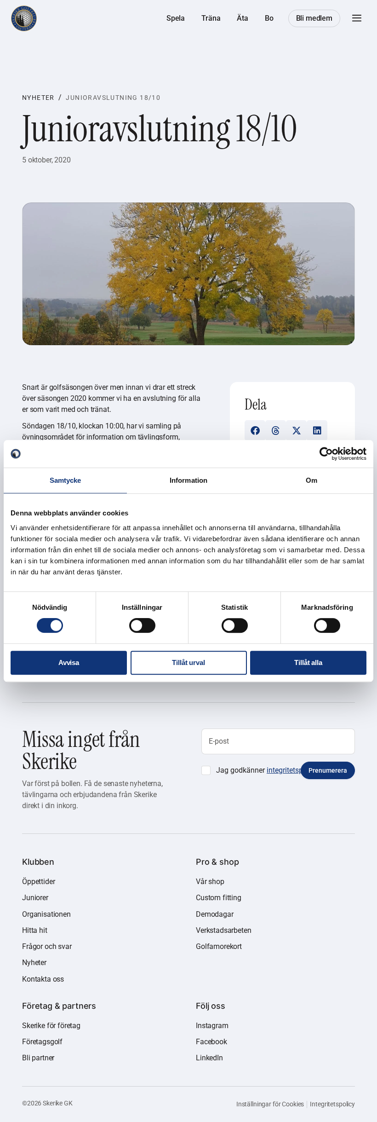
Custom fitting (218, 897)
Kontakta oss (43, 979)
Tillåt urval (188, 662)
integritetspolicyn (294, 770)
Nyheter (38, 97)
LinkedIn (209, 1057)
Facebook (211, 1041)
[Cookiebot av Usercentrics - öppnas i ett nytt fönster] (326, 454)
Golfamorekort (219, 946)
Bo (269, 18)
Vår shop (210, 881)
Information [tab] (188, 480)
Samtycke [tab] (65, 480)
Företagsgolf (42, 1041)
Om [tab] (311, 480)
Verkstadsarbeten (223, 930)
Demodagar (215, 914)
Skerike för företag (51, 1025)
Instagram (212, 1025)
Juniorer (35, 897)
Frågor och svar (47, 946)
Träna (210, 18)
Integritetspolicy (332, 1104)
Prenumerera (327, 770)
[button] (357, 18)
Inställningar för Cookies (270, 1104)
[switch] (142, 625)
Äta (242, 18)
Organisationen (46, 914)
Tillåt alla (308, 662)
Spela (175, 18)
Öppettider (38, 881)
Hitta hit (34, 930)
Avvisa (68, 662)
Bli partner (38, 1057)
